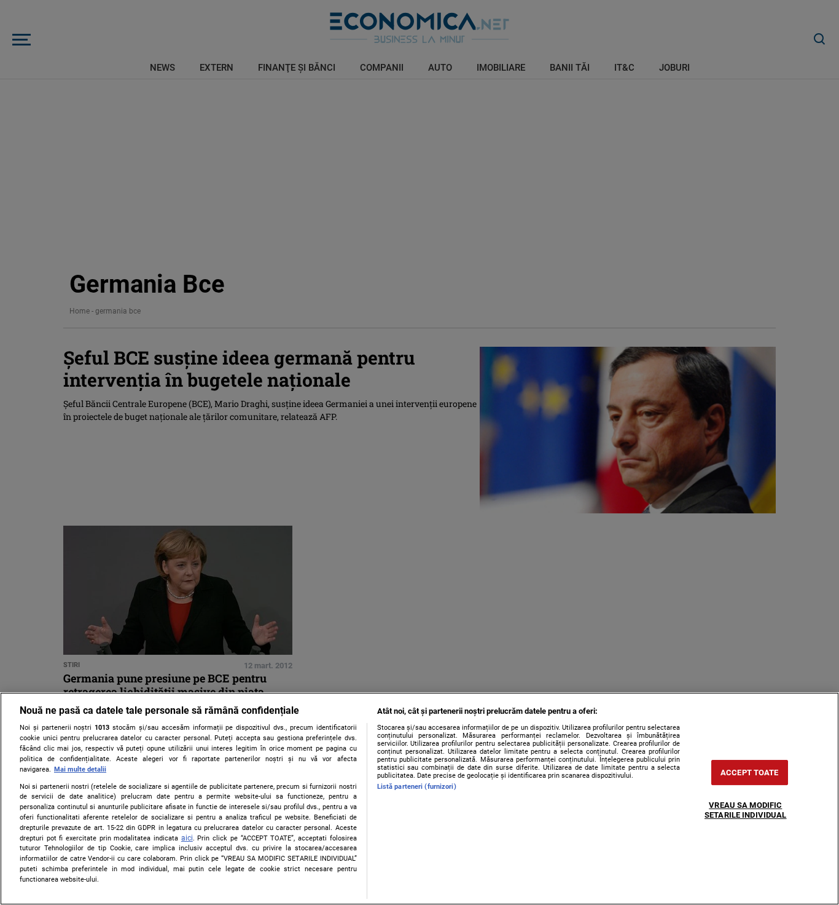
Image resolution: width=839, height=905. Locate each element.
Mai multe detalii (80, 769)
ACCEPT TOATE (749, 772)
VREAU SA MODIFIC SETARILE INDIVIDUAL (745, 810)
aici (187, 838)
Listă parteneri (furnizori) (416, 787)
